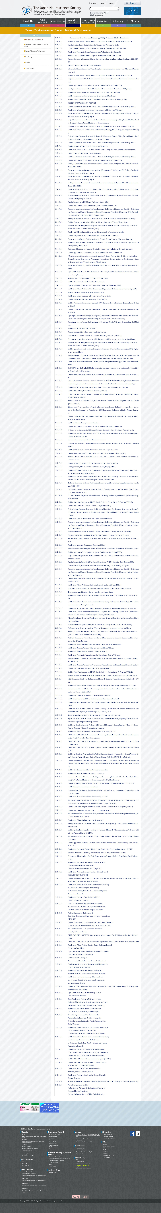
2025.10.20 (58, 106)
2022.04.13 (58, 531)
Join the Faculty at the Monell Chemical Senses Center (86, 292)
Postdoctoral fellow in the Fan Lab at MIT (82, 328)
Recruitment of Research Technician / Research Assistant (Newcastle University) (94, 336)
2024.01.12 (58, 285)
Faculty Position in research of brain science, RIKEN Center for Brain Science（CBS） (97, 453)
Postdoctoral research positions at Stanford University (86, 773)
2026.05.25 (58, 55)
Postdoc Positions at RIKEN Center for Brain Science (86, 282)
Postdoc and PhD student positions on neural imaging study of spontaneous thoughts (96, 232)
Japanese (112, 3)
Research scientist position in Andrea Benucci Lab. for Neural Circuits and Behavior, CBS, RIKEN (101, 783)
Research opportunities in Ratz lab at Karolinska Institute (87, 332)
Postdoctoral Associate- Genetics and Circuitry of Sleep (86, 545)
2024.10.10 (58, 196)
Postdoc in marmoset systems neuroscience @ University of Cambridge (92, 96)
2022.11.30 (58, 443)
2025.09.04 (58, 113)
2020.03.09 (58, 830)
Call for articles (106, 1157)
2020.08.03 (58, 783)
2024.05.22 (58, 225)
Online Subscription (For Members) (53, 1146)
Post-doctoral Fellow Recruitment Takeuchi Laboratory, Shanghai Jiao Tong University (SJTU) (100, 41)
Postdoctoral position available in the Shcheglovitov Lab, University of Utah (93, 699)
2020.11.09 (58, 718)
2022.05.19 (58, 518)
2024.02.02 (58, 265)
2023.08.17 (58, 332)
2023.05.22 (58, 381)
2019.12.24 (58, 897)
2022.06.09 (58, 496)
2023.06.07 (58, 362)
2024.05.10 (58, 239)
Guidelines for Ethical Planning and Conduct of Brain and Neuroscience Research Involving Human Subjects (88, 1136)
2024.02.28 (58, 256)
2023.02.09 (58, 430)
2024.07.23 (58, 209)
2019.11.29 (58, 913)
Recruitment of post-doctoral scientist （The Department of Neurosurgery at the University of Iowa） (102, 339)
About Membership (107, 1134)
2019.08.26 (58, 945)
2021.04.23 (58, 675)
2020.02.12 (58, 849)
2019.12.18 (58, 903)
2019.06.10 (58, 977)
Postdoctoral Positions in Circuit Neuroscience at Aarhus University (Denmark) (94, 52)
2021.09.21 (58, 612)
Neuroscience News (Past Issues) (83, 1168)
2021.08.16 (58, 618)
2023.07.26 (58, 339)
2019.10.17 (58, 922)
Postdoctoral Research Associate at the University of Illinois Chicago (91, 648)
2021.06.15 (58, 638)
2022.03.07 (58, 535)
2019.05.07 (58, 1027)
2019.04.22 (58, 1037)
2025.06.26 (58, 150)
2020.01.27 (58, 862)
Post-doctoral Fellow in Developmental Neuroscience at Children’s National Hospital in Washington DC (102, 675)
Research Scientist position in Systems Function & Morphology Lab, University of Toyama (98, 566)
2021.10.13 (58, 588)
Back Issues (51, 1140)
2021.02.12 (58, 699)
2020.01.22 (58, 872)
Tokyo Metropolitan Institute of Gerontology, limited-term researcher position (94, 715)
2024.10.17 (58, 183)
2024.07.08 (58, 222)
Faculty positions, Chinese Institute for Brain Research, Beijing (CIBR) (92, 467)
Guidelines (24, 1139)
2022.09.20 (58, 450)
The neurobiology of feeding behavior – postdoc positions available (90, 592)
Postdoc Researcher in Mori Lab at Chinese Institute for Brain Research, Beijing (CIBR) (97, 99)
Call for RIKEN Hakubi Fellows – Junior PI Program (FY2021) (89, 810)
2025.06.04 (58, 153)
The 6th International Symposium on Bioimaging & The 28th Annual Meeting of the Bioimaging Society (103, 1081)
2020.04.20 (58, 814)
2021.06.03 (58, 648)
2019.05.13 (58, 1015)
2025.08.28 (58, 120)
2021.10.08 (58, 592)
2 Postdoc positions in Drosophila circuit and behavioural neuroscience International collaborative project (103, 549)
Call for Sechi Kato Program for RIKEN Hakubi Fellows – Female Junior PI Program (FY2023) (100, 502)
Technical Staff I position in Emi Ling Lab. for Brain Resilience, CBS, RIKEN (94, 55)
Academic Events (53, 1172)
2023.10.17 (58, 322)
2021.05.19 (58, 658)
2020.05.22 (58, 797)
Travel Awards (29, 68)
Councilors (24, 1144)
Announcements (52, 1148)
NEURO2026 (25, 1178)
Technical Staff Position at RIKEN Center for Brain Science (88, 278)
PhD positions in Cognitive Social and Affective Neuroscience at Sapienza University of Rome (99, 628)
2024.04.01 (58, 242)
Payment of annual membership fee (84, 1151)
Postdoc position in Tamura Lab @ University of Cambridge (88, 146)
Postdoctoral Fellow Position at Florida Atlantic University (87, 651)
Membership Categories (108, 1138)
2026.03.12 (58, 79)
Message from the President (28, 1152)
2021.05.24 (58, 655)
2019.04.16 (58, 1069)
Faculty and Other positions (55, 1156)
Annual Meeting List (27, 1171)
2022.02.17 (58, 548)
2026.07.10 (58, 48)
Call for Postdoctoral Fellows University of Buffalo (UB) (87, 299)
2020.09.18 (58, 770)
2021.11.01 (58, 569)
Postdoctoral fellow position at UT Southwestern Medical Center (89, 296)
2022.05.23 (58, 509)
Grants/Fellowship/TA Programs (35, 51)
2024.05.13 (58, 235)
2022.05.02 (58, 522)
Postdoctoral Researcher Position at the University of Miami (88, 797)
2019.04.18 (58, 1059)
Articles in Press (53, 1136)
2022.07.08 (58, 483)
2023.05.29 (58, 368)
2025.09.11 (58, 110)
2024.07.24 (58, 205)
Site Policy (105, 1149)
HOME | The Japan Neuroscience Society (36, 1129)
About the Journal (53, 1143)
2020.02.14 (58, 843)
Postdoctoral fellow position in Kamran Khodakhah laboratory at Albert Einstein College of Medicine (102, 608)
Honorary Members (26, 1146)
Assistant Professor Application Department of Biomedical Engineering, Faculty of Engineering (100, 624)
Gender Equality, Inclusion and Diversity (85, 1142)
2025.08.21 (58, 126)
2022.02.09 (58, 552)
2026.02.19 (58, 92)
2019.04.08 (58, 1081)
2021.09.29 (58, 595)
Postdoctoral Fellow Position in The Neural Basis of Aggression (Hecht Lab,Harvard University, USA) (102, 289)
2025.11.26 (58, 103)
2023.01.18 (58, 440)
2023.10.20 (58, 316)
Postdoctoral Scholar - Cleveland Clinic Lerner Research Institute (90, 519)
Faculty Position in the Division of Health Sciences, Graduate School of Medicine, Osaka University (101, 219)
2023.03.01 (58, 423)
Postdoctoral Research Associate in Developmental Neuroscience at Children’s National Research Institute (103, 665)
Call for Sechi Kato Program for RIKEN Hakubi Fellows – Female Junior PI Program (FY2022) (100, 672)
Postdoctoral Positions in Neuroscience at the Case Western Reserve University (94, 655)
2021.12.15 (58, 565)
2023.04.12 (58, 394)
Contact (102, 3)
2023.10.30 (58, 299)
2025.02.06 (58, 164)
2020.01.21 (58, 878)
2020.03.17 (58, 820)
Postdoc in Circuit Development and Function (83, 423)
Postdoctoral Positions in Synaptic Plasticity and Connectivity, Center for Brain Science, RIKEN (100, 849)
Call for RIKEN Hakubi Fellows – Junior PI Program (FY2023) (89, 506)
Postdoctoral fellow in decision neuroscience (83, 787)
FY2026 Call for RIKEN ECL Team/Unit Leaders (84, 65)
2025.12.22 (58, 96)
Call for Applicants (31, 57)
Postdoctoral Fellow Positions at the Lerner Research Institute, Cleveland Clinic (94, 585)
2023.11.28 (58, 289)
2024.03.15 (58, 249)
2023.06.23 (58, 342)
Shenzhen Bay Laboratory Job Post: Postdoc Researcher (86, 440)
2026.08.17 (58, 41)
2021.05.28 (58, 651)
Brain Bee (24, 1162)
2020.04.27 (58, 806)
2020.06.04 (58, 790)
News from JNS (25, 1165)
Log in (77, 1166)
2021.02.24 (58, 695)
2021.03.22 (58, 685)
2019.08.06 (58, 951)
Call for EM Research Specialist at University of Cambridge (88, 770)
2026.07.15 (58, 45)
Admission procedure (108, 1136)
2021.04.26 (58, 668)
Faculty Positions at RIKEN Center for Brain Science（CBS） (89, 202)
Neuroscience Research (54, 1134)
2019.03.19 (58, 1085)
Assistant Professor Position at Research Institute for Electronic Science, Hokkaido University (99, 532)
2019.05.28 (58, 993)
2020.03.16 (58, 823)
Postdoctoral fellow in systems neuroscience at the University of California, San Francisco (98, 387)
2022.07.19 (58, 470)
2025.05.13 (58, 157)
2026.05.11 (58, 75)
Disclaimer (105, 1151)
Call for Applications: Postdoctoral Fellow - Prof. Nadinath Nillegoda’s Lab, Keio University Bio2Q (101, 106)
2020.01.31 (58, 852)
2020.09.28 (58, 754)
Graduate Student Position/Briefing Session (59, 1158)
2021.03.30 (58, 679)
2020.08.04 (58, 777)
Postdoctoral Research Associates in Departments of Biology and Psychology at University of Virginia (102, 685)
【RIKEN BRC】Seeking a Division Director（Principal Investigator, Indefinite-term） (97, 48)
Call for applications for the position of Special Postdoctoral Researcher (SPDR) (95, 85)
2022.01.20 (58, 555)
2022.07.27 (58, 463)
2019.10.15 (58, 929)
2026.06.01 (58, 52)
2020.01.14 (58, 885)
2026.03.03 (58, 89)
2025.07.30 (58, 142)
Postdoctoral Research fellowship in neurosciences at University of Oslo (92, 731)
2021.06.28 (58, 624)
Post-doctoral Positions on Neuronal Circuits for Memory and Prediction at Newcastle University (100, 249)
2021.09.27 (58, 602)
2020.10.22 (58, 731)
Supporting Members (27, 1150)
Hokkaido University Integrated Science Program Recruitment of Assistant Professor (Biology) (99, 588)
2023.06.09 (58, 355)
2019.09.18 (58, 935)
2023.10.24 (58, 303)
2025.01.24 (58, 170)
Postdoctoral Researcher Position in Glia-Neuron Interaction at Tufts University (94, 644)
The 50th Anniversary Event (28, 1155)
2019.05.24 (58, 1008)
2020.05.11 (58, 800)
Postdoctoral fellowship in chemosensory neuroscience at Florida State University (95, 110)
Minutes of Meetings (81, 1150)
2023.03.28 (58, 401)
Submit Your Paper (53, 1141)
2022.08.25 (58, 453)
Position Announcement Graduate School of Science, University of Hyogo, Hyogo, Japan (98, 222)
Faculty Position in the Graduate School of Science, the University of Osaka (93, 45)
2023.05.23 (58, 374)
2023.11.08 (58, 296)
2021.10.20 (58, 578)
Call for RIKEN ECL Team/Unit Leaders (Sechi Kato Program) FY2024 (92, 206)
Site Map (105, 1153)
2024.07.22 (58, 218)
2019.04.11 (58, 1075)
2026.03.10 (58, 85)
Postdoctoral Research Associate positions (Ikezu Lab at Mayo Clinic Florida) (94, 92)
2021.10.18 (58, 585)
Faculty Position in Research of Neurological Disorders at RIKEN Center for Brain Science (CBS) (101, 562)
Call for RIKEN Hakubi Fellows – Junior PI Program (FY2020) (89, 1059)
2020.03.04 (58, 836)
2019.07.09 (58, 970)
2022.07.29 (58, 457)
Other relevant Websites (108, 1148)
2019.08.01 (58, 958)
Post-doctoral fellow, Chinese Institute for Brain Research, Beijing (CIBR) (93, 463)
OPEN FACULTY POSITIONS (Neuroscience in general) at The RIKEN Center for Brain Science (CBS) (103, 942)
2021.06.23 (58, 631)
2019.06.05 (58, 986)
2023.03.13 (58, 416)
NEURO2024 (25, 1183)
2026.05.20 (58, 65)
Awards (27, 62)
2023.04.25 (58, 391)
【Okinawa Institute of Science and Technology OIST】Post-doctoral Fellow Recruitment (98, 38)
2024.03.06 (58, 252)
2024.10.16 (58, 189)
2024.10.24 (58, 176)
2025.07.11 (58, 146)
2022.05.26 (58, 502)
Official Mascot (25, 1163)
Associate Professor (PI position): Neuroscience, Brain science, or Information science (97, 853)
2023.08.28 (58, 328)
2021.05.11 (58, 665)
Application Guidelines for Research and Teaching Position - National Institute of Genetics (98, 535)
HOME (93, 3)
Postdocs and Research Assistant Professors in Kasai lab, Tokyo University (93, 450)
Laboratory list (25, 1153)
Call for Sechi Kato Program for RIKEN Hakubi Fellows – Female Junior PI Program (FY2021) (100, 807)
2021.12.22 (58, 562)
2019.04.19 (58, 1049)
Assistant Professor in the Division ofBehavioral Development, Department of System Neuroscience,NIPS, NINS (89, 916)
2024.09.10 (58, 202)
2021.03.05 (58, 689)
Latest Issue (51, 1138)
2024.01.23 (58, 278)
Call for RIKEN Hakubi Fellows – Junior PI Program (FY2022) (89, 668)
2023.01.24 (58, 433)
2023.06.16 (58, 349)
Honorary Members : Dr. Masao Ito (30, 1148)
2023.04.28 (58, 387)
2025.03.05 (58, 160)
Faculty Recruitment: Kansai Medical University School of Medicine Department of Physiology (100, 89)
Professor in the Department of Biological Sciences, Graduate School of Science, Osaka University (101, 126)
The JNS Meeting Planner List (29, 1173)
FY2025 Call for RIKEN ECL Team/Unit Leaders (84, 153)
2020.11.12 (58, 715)
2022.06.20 (58, 489)
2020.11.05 (58, 725)
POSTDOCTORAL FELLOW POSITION (82, 103)
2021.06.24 (58, 628)
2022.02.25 (58, 545)
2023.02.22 (58, 426)
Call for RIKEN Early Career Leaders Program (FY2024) (87, 391)
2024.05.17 (58, 232)
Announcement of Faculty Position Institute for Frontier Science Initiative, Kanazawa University (100, 239)
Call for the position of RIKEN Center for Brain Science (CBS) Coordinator (93, 235)
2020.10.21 (58, 735)
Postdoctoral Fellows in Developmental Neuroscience (85, 820)
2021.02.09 (58, 702)
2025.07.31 (58, 130)
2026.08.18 (58, 38)
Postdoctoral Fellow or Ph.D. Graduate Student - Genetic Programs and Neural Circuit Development (101, 150)
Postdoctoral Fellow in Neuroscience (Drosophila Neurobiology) (89, 695)
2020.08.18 (58, 773)
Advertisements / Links (108, 1155)
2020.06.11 (58, 787)
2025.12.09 (58, 99)
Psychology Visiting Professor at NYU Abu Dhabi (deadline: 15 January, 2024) (94, 285)
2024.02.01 (58, 272)
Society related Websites (109, 1146)
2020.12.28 (58, 709)
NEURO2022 (25, 1189)
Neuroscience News (80, 1148)
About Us (24, 1134)
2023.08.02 (58, 335)
